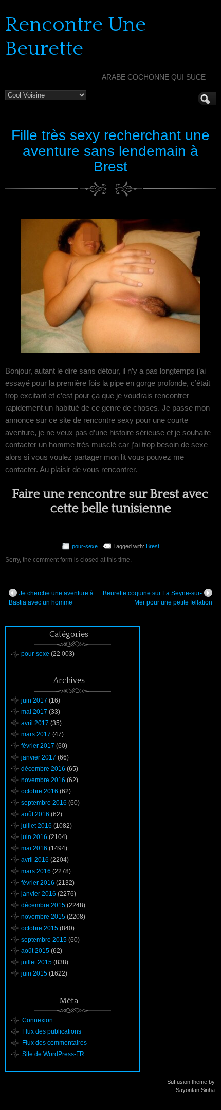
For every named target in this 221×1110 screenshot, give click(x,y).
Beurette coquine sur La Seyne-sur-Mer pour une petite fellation (157, 598)
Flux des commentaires (54, 1042)
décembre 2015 (43, 905)
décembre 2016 (43, 768)
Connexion (37, 1020)
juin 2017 (34, 700)
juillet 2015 (36, 962)
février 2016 (37, 882)
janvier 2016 (38, 894)
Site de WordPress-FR (53, 1054)
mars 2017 (36, 734)
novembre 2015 (43, 916)
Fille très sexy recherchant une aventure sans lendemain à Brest (110, 151)
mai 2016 (34, 848)
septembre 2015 (44, 939)
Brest (152, 546)
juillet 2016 (36, 825)
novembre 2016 (43, 780)
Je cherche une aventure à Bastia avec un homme (51, 598)
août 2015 (35, 951)
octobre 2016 (39, 791)
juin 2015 (34, 973)
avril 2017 (35, 723)
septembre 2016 (44, 802)
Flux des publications (51, 1031)
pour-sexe (85, 546)
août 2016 (35, 814)
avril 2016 (35, 859)
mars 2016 (36, 871)
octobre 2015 (39, 928)
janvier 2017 (38, 757)
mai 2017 (34, 711)
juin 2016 (34, 837)
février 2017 (37, 745)
